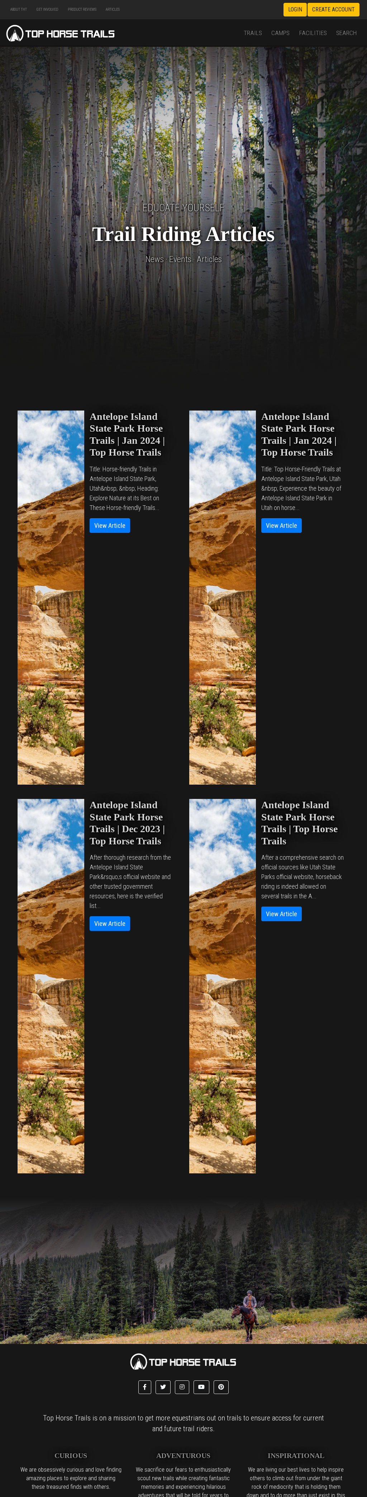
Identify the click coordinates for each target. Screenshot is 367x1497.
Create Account (333, 9)
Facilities (313, 32)
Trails (253, 32)
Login (295, 9)
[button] (144, 1387)
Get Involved (47, 9)
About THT (18, 9)
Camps (280, 32)
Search (346, 32)
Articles (113, 9)
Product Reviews (82, 9)
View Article (109, 525)
